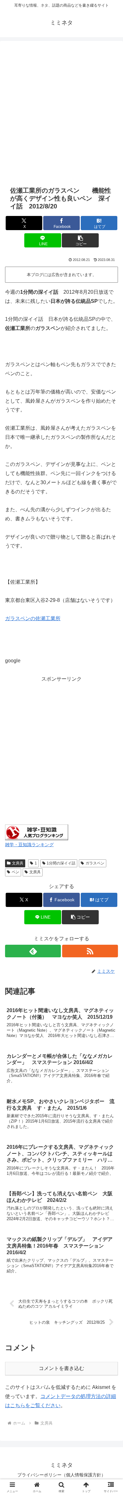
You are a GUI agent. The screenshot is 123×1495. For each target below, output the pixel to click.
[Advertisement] (61, 112)
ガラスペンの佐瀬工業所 (33, 618)
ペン (15, 872)
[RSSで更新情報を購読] (90, 951)
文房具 (17, 863)
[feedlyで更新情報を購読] (33, 951)
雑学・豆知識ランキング (29, 844)
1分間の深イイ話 (61, 863)
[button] (80, 240)
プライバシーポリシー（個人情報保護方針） (61, 1474)
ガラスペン (94, 863)
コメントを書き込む (61, 1368)
